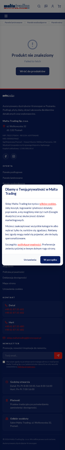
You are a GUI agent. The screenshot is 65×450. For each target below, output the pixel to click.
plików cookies (48, 203)
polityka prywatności (29, 244)
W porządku (50, 259)
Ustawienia (30, 259)
